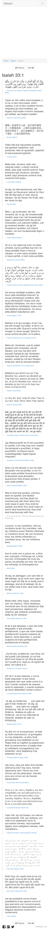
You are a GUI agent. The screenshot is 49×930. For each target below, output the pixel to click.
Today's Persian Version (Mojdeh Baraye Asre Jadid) (25, 285)
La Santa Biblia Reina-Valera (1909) (19, 693)
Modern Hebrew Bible (14, 405)
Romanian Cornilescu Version (17, 668)
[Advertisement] (24, 33)
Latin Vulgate (11, 916)
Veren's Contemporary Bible (16, 118)
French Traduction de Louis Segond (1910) (21, 338)
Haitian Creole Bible (14, 390)
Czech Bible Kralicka (14, 182)
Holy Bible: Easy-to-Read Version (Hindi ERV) (22, 435)
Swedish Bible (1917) (14, 724)
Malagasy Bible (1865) (14, 546)
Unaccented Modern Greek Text (18, 807)
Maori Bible (11, 568)
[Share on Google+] (8, 927)
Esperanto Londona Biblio (16, 260)
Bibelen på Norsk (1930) (15, 593)
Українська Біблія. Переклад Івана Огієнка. (22, 833)
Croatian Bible (12, 157)
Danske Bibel (11, 204)
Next (30, 67)
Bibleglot (8, 3)
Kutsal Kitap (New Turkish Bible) (18, 782)
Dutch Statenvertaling (14, 237)
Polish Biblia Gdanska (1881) (17, 618)
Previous (20, 67)
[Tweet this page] (12, 927)
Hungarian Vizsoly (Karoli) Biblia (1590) (20, 460)
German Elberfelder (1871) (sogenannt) (20, 365)
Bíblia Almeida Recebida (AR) (17, 646)
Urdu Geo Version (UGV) (15, 869)
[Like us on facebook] (4, 927)
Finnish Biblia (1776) (14, 315)
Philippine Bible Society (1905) (17, 757)
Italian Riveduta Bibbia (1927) (17, 485)
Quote (13, 60)
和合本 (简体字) (12, 137)
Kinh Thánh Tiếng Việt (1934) (17, 891)
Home (6, 60)
